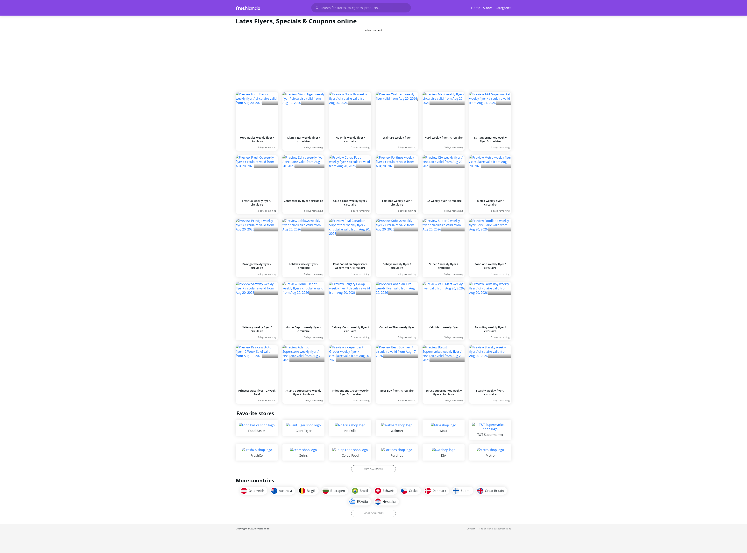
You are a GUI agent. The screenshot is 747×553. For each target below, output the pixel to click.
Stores (488, 8)
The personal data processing (495, 528)
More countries (374, 513)
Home (475, 8)
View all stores (373, 468)
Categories (503, 8)
